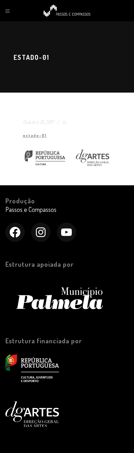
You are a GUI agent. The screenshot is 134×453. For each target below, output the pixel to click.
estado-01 (35, 135)
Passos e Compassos (30, 209)
